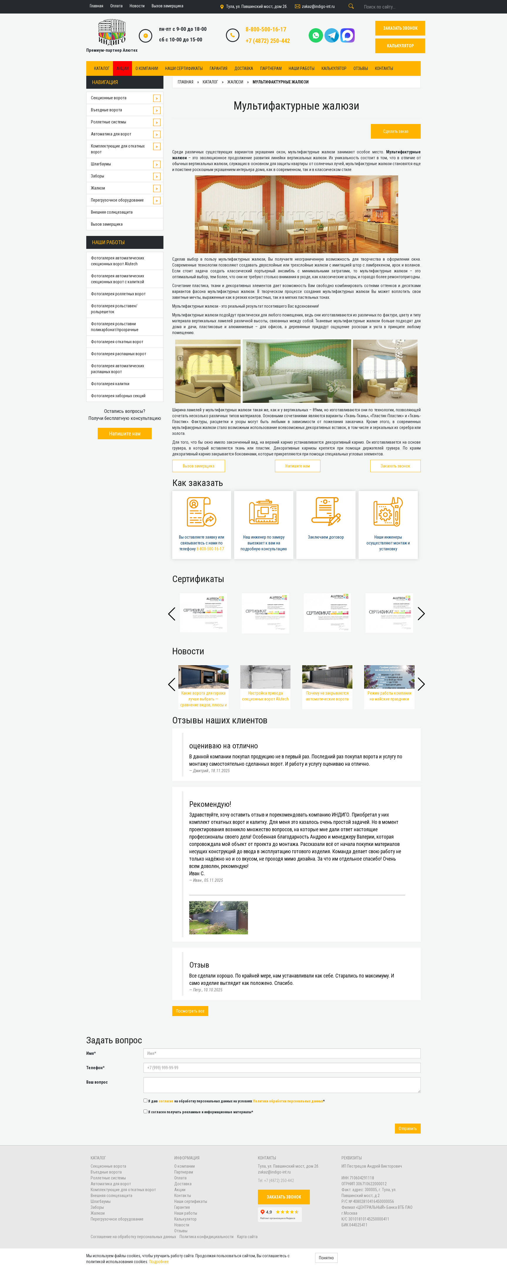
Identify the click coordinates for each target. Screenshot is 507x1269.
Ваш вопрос (97, 1082)
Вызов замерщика (107, 224)
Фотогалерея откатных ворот (117, 341)
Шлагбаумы (101, 164)
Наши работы (302, 68)
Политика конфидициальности (207, 1236)
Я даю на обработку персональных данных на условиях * (236, 1101)
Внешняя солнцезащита (112, 212)
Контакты (384, 68)
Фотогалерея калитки (110, 383)
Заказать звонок (395, 466)
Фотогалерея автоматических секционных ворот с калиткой (117, 279)
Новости (181, 1225)
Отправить (408, 1128)
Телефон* (95, 1067)
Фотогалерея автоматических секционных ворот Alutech (117, 261)
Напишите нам (125, 433)
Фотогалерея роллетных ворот (118, 293)
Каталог (101, 68)
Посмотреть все (190, 1011)
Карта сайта (247, 1236)
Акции (122, 68)
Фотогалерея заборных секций (118, 395)
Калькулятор (334, 68)
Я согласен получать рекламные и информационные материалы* (200, 1112)
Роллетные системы (108, 122)
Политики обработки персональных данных (288, 1101)
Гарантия (218, 68)
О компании (147, 68)
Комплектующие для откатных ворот (118, 149)
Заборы (97, 176)
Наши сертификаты (184, 68)
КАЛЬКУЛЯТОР (400, 45)
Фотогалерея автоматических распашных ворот (117, 368)
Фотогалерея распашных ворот (118, 353)
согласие (166, 1101)
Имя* (91, 1053)
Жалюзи (98, 188)
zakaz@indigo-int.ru (318, 6)
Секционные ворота (108, 97)
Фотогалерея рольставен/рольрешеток (114, 309)
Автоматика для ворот (111, 134)
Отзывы (361, 68)
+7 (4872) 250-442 (268, 40)
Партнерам (271, 68)
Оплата (180, 1178)
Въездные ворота (106, 110)
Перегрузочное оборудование (117, 200)
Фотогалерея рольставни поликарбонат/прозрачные (114, 326)
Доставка (243, 68)
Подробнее (159, 1261)
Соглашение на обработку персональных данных (134, 1236)
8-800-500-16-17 (266, 29)
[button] (421, 614)
